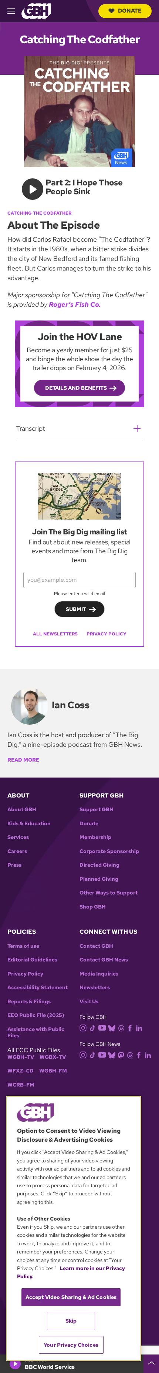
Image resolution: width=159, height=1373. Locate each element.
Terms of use (23, 946)
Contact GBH (96, 946)
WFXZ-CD (20, 1071)
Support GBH (97, 809)
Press (14, 865)
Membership (95, 837)
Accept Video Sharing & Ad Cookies (71, 1297)
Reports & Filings (29, 1001)
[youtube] (102, 1027)
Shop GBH (93, 907)
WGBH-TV (20, 1057)
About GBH (21, 809)
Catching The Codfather (39, 213)
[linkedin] (139, 1028)
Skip (71, 1320)
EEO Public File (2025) (35, 1015)
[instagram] (83, 1027)
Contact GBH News (104, 960)
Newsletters (95, 987)
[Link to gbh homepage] (36, 10)
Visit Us (89, 1001)
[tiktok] (92, 1028)
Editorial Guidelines (32, 960)
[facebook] (130, 1028)
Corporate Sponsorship (109, 851)
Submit (76, 609)
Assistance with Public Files (35, 1032)
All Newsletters (55, 634)
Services (18, 837)
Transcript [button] (30, 428)
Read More (23, 759)
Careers (17, 851)
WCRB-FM (20, 1085)
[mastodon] (121, 1054)
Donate (130, 10)
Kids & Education (29, 823)
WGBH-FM (53, 1071)
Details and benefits (76, 388)
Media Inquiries (99, 974)
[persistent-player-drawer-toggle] (151, 1363)
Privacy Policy (106, 634)
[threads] (121, 1028)
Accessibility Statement (37, 987)
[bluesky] (111, 1028)
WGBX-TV (53, 1057)
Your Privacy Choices (71, 1345)
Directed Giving (99, 865)
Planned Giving (99, 879)
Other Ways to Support (109, 893)
